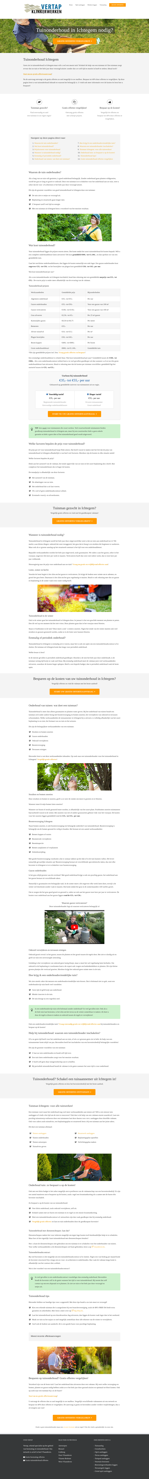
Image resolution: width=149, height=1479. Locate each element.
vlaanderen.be (99, 1247)
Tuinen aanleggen (39, 1133)
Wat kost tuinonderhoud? (44, 146)
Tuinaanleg (99, 1446)
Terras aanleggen (101, 1455)
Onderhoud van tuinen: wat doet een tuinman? (52, 159)
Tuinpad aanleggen (102, 1458)
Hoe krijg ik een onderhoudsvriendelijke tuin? (97, 143)
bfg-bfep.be (78, 1311)
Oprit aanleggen (101, 1452)
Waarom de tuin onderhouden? (46, 143)
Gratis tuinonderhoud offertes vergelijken (97, 159)
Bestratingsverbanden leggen (106, 1465)
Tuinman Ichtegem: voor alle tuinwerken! (96, 149)
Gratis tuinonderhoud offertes (36, 1460)
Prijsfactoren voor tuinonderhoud (47, 149)
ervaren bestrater (69, 1427)
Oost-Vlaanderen (65, 1455)
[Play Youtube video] (74, 927)
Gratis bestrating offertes (35, 1457)
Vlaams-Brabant (64, 1458)
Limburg (61, 1452)
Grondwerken (100, 1449)
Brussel (61, 1449)
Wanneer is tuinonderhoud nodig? (47, 153)
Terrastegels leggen (102, 1468)
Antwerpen (62, 1446)
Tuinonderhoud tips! (88, 156)
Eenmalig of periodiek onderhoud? (47, 156)
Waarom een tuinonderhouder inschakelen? (96, 146)
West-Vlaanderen (65, 1462)
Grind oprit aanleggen (103, 1471)
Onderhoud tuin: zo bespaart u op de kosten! (98, 153)
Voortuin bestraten (102, 1462)
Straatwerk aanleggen (86, 1133)
